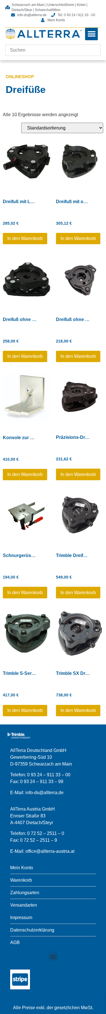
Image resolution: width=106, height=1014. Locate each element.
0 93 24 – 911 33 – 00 (48, 774)
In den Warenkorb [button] (25, 238)
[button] (91, 33)
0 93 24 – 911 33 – (39, 781)
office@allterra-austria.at (49, 851)
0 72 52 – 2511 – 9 (38, 840)
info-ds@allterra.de (44, 792)
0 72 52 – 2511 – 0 (45, 833)
